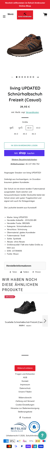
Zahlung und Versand (25, 401)
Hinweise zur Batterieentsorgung (25, 408)
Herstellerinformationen (18, 266)
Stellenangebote (25, 412)
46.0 (34, 134)
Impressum (25, 384)
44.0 (16, 134)
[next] (45, 321)
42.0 (29, 128)
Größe (25, 122)
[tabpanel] (25, 45)
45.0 (25, 134)
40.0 (12, 128)
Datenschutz (25, 388)
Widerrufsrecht (25, 397)
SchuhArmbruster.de (35, 435)
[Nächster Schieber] (38, 77)
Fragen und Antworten (25, 374)
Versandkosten (32, 112)
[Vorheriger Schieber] (12, 77)
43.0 (38, 128)
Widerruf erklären (25, 368)
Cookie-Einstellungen (25, 405)
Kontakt (25, 381)
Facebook (26, 417)
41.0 (20, 128)
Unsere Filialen (25, 392)
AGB (25, 377)
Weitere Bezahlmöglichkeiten (24, 159)
